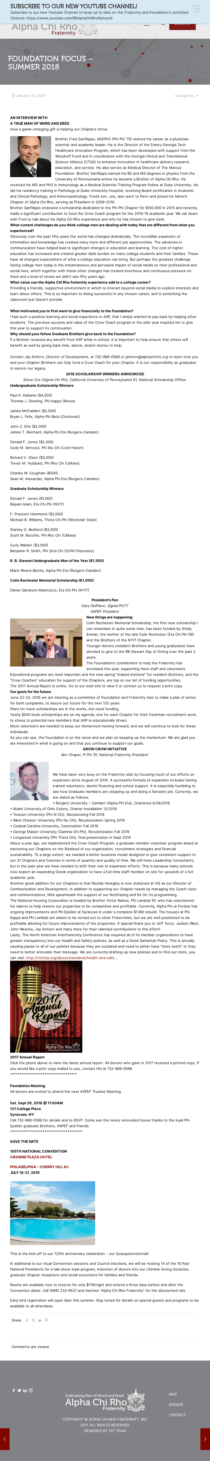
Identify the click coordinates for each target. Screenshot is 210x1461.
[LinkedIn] (25, 1390)
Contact (177, 1415)
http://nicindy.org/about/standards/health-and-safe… (72, 958)
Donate (176, 1404)
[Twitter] (19, 1390)
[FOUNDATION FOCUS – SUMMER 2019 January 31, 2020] (205, 1439)
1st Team (117, 1431)
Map (173, 1394)
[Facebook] (13, 1390)
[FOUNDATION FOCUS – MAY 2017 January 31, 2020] (5, 1439)
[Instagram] (31, 1390)
